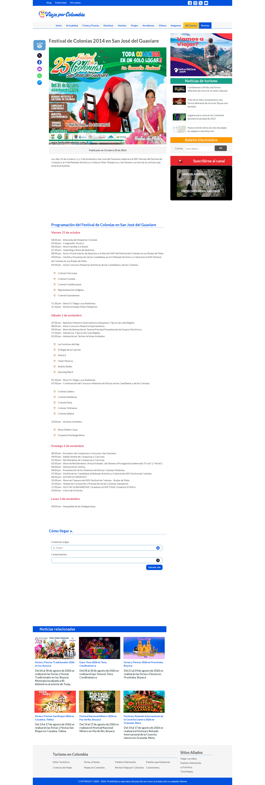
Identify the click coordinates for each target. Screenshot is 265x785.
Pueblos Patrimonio (125, 761)
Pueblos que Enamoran (158, 761)
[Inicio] (77, 14)
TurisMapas (186, 771)
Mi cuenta (75, 2)
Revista (205, 25)
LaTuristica (186, 767)
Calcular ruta (154, 567)
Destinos (108, 25)
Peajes (134, 25)
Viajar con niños (188, 758)
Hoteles (122, 25)
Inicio (59, 25)
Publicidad (60, 2)
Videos (162, 25)
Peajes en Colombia (94, 767)
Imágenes (176, 25)
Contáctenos (152, 767)
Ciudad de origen (60, 541)
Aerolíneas (148, 25)
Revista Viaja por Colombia (129, 767)
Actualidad (72, 25)
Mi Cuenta (191, 25)
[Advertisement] (107, 193)
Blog (49, 2)
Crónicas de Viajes (62, 767)
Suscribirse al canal (209, 161)
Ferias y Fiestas (91, 25)
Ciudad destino (59, 554)
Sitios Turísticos (61, 761)
